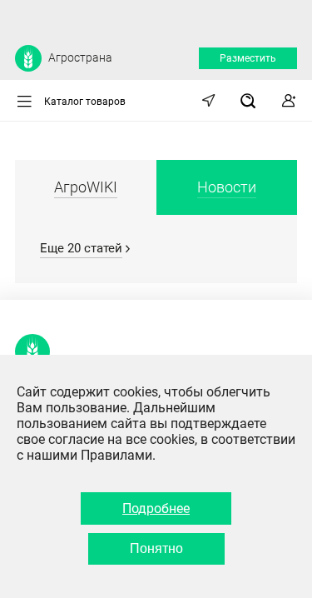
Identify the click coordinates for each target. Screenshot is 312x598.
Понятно (156, 548)
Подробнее (156, 508)
